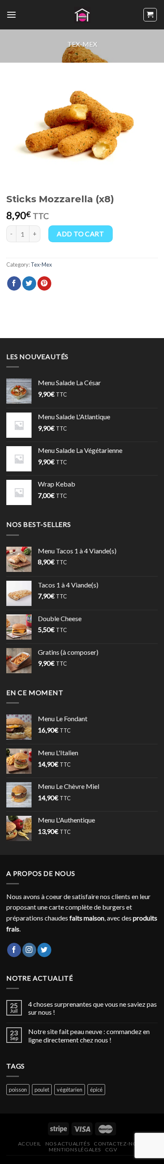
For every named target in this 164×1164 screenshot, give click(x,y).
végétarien (69, 1089)
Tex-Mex (82, 44)
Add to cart (80, 234)
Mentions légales (75, 1149)
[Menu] (11, 14)
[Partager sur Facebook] (14, 283)
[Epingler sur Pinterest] (44, 283)
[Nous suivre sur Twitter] (44, 950)
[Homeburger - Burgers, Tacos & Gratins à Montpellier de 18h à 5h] (82, 15)
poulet (41, 1089)
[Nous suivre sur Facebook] (14, 950)
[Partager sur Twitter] (29, 283)
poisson (18, 1089)
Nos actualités (67, 1143)
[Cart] (150, 14)
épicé (96, 1089)
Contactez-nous (119, 1143)
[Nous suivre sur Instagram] (29, 950)
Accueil (29, 1143)
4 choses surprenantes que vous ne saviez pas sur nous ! (92, 1008)
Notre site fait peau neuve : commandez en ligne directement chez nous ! (89, 1035)
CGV (111, 1149)
